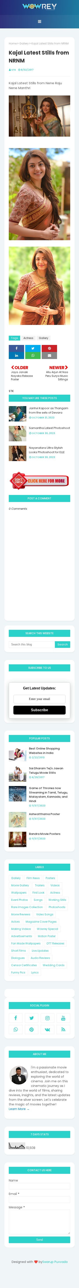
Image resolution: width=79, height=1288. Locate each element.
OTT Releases (55, 943)
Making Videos (21, 929)
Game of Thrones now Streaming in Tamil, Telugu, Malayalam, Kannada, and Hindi (48, 794)
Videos (55, 885)
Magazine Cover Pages (41, 921)
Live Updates (40, 951)
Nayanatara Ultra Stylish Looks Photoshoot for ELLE (47, 450)
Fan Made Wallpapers (26, 943)
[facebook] (16, 1018)
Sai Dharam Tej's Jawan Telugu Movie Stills (46, 770)
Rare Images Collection (27, 907)
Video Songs (44, 914)
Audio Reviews (40, 958)
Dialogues (18, 958)
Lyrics (35, 972)
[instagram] (47, 1018)
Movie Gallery (20, 885)
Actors (15, 921)
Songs (38, 900)
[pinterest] (32, 1029)
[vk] (47, 1029)
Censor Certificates (24, 965)
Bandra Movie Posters (44, 834)
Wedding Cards (54, 965)
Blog (48, 1277)
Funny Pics (18, 972)
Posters (50, 878)
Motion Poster (47, 936)
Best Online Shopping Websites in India (44, 750)
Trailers (40, 885)
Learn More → (19, 1109)
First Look (38, 892)
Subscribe (39, 710)
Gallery (24, 43)
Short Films (18, 951)
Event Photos (19, 900)
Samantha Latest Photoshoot (49, 428)
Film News (33, 878)
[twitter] (32, 1018)
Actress (28, 338)
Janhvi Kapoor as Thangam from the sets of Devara (48, 410)
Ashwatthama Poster (44, 814)
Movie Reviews (20, 914)
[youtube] (63, 1018)
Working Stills (57, 900)
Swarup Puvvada (55, 1262)
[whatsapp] (16, 1029)
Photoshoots (57, 907)
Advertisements (21, 936)
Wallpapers (19, 892)
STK (13, 69)
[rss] (63, 1029)
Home (13, 43)
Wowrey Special (47, 929)
